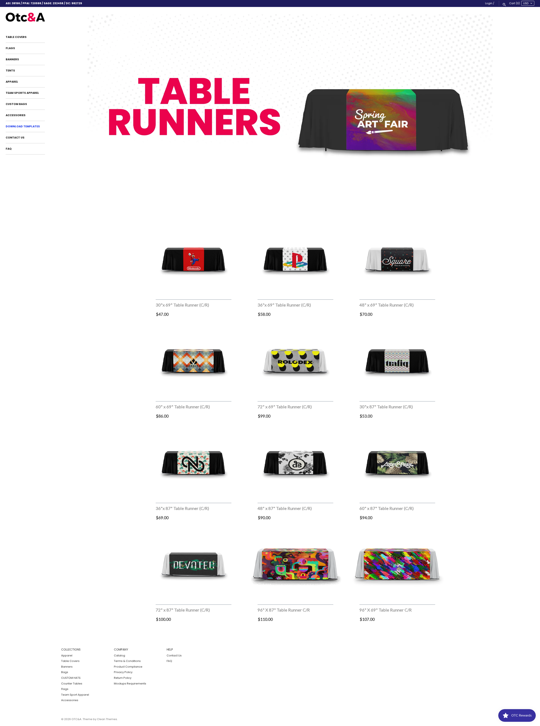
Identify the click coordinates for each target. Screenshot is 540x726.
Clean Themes (107, 719)
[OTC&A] (25, 17)
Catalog (119, 655)
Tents (10, 70)
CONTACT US (15, 137)
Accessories (16, 115)
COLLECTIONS (71, 650)
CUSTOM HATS (71, 678)
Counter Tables (71, 683)
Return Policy (122, 678)
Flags (10, 48)
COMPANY (121, 650)
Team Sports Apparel (22, 93)
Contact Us (174, 655)
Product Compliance (128, 666)
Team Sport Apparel (75, 694)
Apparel (12, 81)
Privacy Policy (123, 672)
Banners (12, 59)
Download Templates (23, 126)
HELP (170, 650)
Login (488, 3)
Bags (64, 672)
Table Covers (16, 37)
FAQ (9, 149)
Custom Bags (16, 104)
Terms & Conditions (127, 661)
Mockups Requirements (130, 683)
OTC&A (76, 719)
